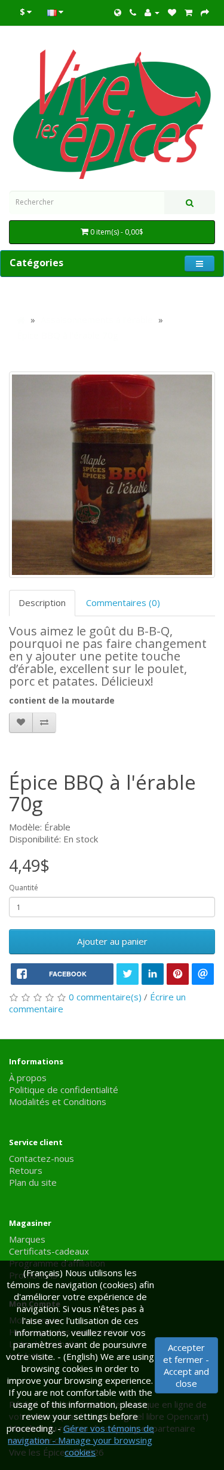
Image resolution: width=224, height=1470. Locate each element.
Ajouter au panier (112, 941)
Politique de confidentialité (63, 1089)
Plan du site (33, 1182)
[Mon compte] (152, 12)
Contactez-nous (41, 1158)
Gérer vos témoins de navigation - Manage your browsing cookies (81, 1440)
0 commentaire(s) (105, 997)
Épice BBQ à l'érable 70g (67, 335)
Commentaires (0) (123, 602)
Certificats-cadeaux (49, 1251)
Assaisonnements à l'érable (97, 319)
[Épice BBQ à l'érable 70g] (112, 475)
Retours (25, 1170)
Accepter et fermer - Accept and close (186, 1365)
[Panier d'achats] (188, 12)
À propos (28, 1078)
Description (42, 602)
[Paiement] (205, 12)
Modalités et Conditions (57, 1101)
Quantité (23, 887)
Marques (27, 1239)
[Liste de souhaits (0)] (172, 12)
